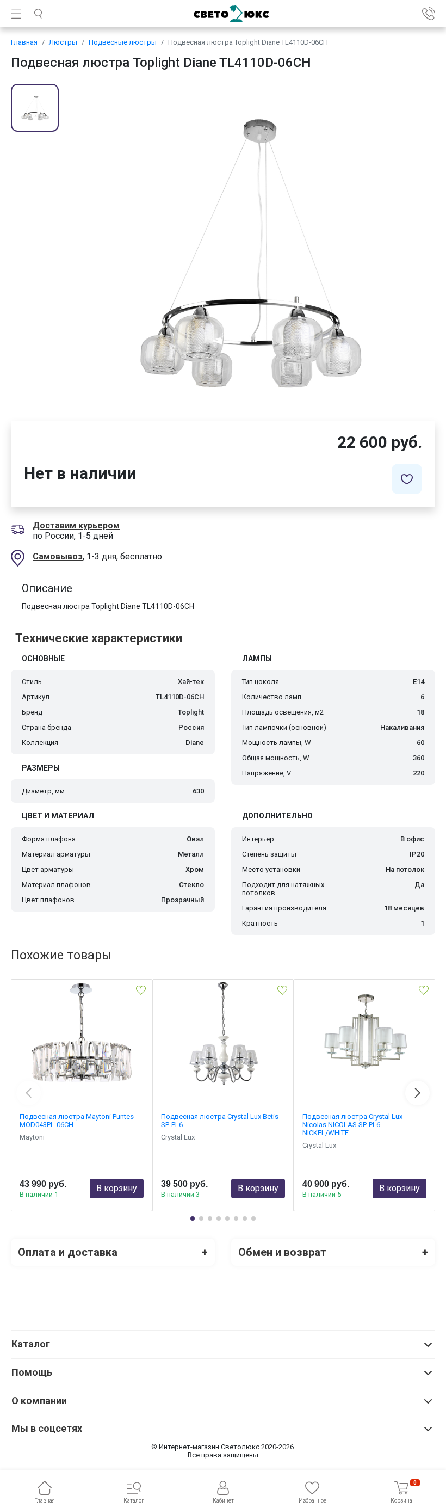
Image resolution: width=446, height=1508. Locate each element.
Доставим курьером (76, 525)
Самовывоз (58, 556)
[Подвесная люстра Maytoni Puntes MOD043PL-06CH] (82, 1034)
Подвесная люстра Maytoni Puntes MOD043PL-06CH (77, 1120)
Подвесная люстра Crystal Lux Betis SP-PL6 (219, 1120)
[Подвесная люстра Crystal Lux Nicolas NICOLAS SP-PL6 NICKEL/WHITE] (364, 1034)
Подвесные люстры (123, 42)
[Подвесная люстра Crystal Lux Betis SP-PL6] (223, 1034)
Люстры (63, 42)
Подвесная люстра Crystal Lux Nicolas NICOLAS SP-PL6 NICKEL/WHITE (352, 1124)
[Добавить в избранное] (407, 479)
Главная (24, 42)
